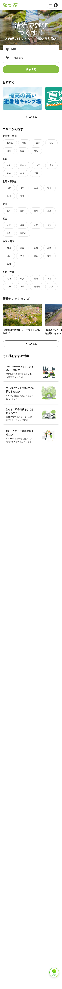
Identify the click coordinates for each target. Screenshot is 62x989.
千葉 (51, 165)
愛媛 (49, 256)
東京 (9, 165)
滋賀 (49, 225)
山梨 (9, 188)
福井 (22, 196)
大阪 (9, 225)
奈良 (9, 233)
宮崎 (22, 286)
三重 (49, 211)
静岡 (22, 211)
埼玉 (38, 165)
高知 (9, 264)
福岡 (9, 278)
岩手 (38, 143)
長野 (22, 188)
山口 (9, 256)
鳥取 (36, 248)
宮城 (51, 143)
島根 (49, 248)
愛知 (36, 211)
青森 (24, 143)
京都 (36, 225)
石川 (9, 196)
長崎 (36, 278)
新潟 (36, 188)
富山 (49, 188)
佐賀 (22, 278)
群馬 (36, 173)
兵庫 (22, 225)
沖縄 (51, 286)
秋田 (9, 151)
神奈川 (23, 165)
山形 (22, 151)
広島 (22, 248)
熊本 (49, 278)
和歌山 (23, 233)
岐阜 (9, 211)
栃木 (22, 173)
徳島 (36, 256)
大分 (9, 286)
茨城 (9, 173)
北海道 (10, 143)
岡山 (9, 248)
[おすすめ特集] (22, 98)
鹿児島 (37, 286)
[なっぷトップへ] (10, 5)
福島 (36, 151)
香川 (22, 256)
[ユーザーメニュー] (53, 5)
